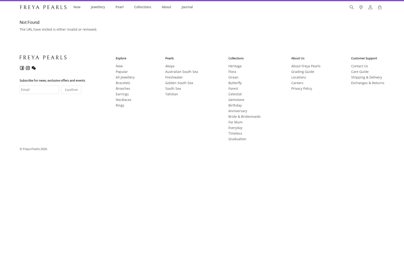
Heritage (235, 66)
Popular (122, 71)
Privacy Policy (301, 88)
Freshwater (174, 77)
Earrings (122, 94)
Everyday (235, 127)
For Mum (235, 122)
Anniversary (237, 111)
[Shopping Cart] (379, 7)
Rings (120, 105)
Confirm (71, 90)
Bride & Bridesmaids (244, 116)
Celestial (235, 94)
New (76, 7)
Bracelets (123, 83)
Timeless (235, 133)
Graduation (237, 139)
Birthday (235, 105)
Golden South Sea (179, 83)
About (166, 7)
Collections (142, 7)
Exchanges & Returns (367, 83)
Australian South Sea (181, 71)
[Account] (370, 7)
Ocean (233, 77)
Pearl (119, 7)
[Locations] (361, 7)
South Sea (173, 88)
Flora (232, 71)
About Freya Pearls (306, 66)
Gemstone (236, 99)
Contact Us (359, 66)
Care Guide (360, 71)
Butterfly (235, 83)
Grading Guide (302, 71)
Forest (233, 88)
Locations (298, 77)
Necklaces (123, 99)
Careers (297, 83)
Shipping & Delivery (366, 77)
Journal (187, 7)
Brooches (123, 88)
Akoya (169, 66)
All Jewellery (125, 77)
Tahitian (171, 94)
